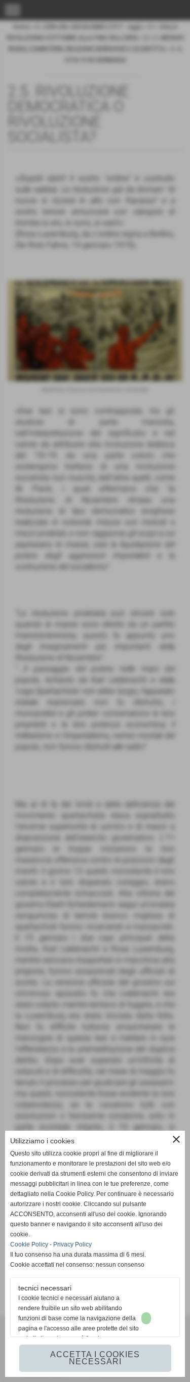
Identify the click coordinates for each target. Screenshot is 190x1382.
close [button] (176, 1139)
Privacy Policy (72, 1244)
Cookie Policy (29, 1244)
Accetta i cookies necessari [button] (95, 1358)
